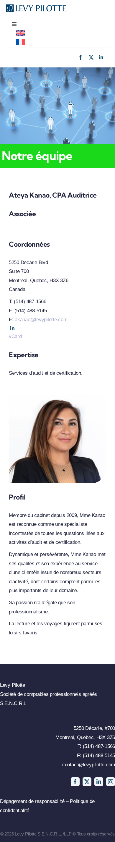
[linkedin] (101, 57)
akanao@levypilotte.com (41, 319)
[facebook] (80, 57)
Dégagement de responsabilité (33, 801)
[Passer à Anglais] (57, 34)
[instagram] (110, 781)
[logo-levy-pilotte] (36, 7)
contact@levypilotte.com (88, 764)
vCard (15, 336)
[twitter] (91, 57)
